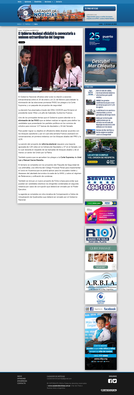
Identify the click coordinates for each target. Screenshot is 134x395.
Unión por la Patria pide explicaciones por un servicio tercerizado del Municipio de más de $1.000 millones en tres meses (105, 122)
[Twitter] (115, 382)
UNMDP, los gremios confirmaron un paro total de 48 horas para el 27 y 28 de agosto (105, 104)
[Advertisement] (9, 59)
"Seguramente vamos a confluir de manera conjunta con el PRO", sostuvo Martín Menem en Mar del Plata (100, 14)
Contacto (59, 2)
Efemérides (37, 2)
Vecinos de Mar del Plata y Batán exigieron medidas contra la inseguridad (105, 132)
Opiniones (28, 2)
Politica (27, 24)
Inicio (19, 2)
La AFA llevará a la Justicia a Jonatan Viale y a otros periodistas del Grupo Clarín (105, 112)
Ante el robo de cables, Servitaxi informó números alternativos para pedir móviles (105, 94)
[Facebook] (110, 382)
